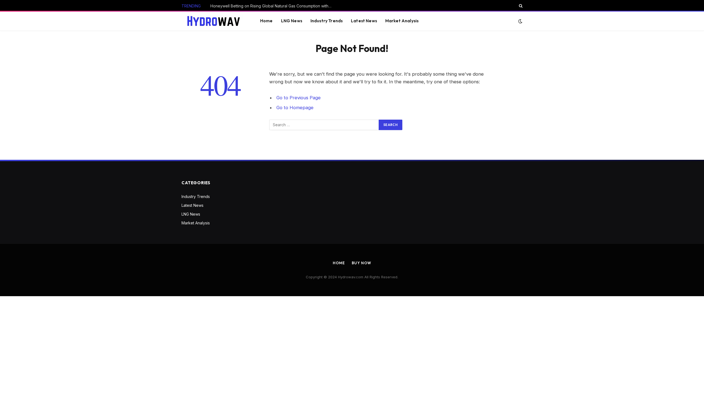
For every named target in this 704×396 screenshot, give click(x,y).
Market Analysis (402, 20)
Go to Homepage (295, 107)
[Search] (520, 6)
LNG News (291, 20)
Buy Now (361, 263)
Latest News (364, 20)
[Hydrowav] (214, 21)
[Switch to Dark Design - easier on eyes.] (519, 21)
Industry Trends (326, 20)
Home (266, 20)
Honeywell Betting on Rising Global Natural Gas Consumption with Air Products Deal (272, 6)
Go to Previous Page (298, 97)
